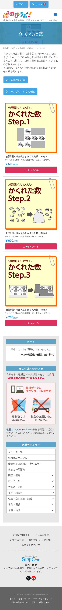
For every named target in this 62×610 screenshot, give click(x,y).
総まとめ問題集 (16, 469)
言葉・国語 (14, 504)
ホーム (12, 598)
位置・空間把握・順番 (20, 498)
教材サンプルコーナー (18, 429)
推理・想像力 (15, 492)
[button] (55, 14)
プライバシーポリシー (42, 598)
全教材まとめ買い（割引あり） (25, 463)
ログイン (21, 4)
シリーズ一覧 (15, 451)
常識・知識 (14, 510)
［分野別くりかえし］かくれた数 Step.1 (26, 156)
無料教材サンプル (17, 457)
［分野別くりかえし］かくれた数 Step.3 (26, 309)
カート (40, 4)
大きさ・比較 (15, 486)
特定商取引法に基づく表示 (23, 602)
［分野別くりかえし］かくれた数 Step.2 (26, 232)
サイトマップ (24, 598)
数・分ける (14, 481)
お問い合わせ (44, 602)
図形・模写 (14, 475)
